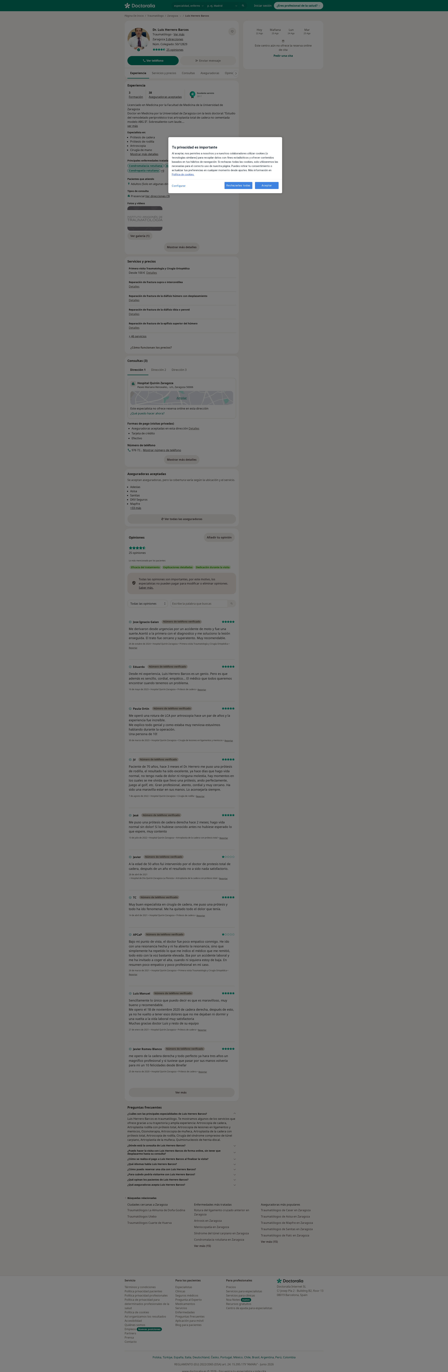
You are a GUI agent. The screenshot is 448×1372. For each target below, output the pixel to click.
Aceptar (267, 185)
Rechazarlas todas (238, 185)
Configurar (179, 185)
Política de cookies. (183, 174)
